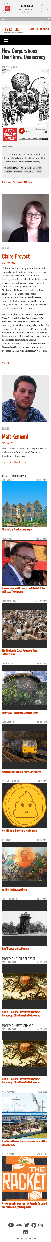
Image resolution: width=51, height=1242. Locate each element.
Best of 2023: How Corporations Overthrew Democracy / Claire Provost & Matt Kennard (21, 1013)
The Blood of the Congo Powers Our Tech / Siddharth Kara (20, 652)
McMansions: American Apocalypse (17, 529)
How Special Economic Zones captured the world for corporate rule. (24, 1142)
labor (39, 171)
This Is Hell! (10, 29)
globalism (8, 171)
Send (30, 182)
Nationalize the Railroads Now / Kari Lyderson (21, 772)
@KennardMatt (8, 443)
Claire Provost (13, 167)
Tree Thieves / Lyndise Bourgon (15, 948)
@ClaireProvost (8, 262)
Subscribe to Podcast (39, 28)
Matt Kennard (26, 167)
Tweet (19, 182)
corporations (29, 171)
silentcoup (37, 167)
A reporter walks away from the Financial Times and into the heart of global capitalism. (24, 1205)
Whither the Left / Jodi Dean (14, 889)
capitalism (18, 171)
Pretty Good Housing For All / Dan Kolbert (20, 713)
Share (8, 182)
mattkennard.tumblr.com (14, 462)
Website (6, 363)
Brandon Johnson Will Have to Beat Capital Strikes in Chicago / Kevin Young (23, 590)
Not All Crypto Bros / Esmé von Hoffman (19, 830)
